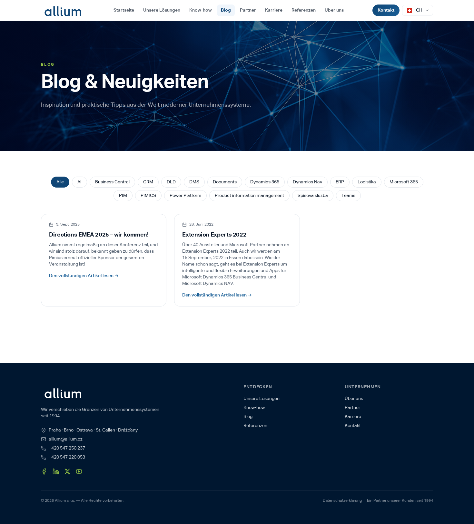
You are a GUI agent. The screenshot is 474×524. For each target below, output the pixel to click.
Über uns (334, 10)
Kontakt (386, 10)
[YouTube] (79, 471)
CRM (148, 182)
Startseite (124, 10)
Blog (226, 10)
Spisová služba (313, 195)
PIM (123, 195)
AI (79, 182)
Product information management (249, 195)
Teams (348, 195)
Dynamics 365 (264, 182)
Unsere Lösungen (161, 10)
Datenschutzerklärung (342, 501)
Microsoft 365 (404, 182)
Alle (60, 182)
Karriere (273, 10)
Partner (248, 10)
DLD (171, 182)
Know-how (200, 10)
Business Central (112, 182)
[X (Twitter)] (67, 471)
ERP (340, 182)
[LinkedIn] (56, 471)
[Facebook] (44, 471)
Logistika (367, 182)
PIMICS (148, 195)
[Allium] (62, 10)
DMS (194, 182)
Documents (225, 182)
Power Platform (185, 195)
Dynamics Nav (307, 182)
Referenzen (303, 10)
